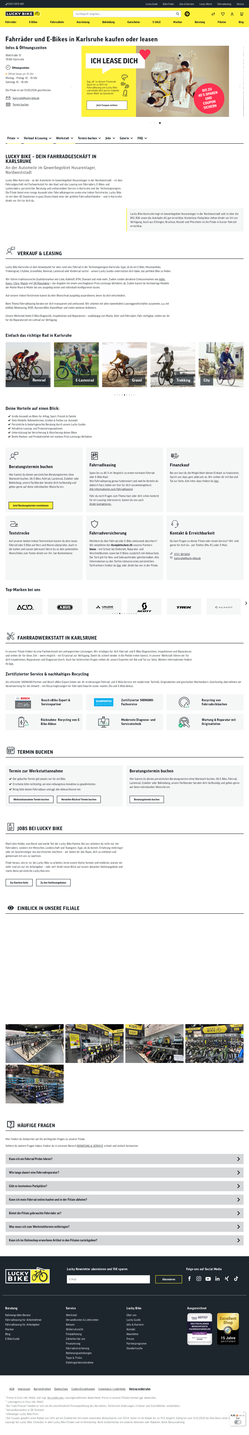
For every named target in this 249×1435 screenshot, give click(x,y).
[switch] (237, 1422)
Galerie (124, 138)
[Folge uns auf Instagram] (198, 1278)
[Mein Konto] (232, 14)
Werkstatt (62, 138)
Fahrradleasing (224, 4)
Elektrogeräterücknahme (79, 1362)
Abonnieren (168, 1279)
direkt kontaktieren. (100, 504)
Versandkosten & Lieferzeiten (82, 1319)
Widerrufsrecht (74, 1329)
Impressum (24, 1388)
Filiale (11, 138)
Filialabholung (74, 1334)
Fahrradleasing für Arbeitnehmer (23, 1319)
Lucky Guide (152, 4)
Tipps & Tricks (74, 1357)
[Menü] (244, 1413)
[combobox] (127, 14)
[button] (151, 123)
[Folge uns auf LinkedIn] (217, 1278)
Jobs (108, 138)
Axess (9, 283)
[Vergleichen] (213, 14)
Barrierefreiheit (42, 1388)
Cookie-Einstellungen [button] (83, 1388)
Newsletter (133, 1334)
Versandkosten (55, 1397)
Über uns (132, 1315)
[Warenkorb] (242, 14)
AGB (11, 1388)
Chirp (16, 283)
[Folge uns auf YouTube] (208, 1278)
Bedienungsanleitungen (79, 1353)
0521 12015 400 (16, 4)
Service (240, 4)
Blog (7, 1334)
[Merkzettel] (223, 14)
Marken (9, 1329)
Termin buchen (87, 138)
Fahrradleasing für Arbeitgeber (22, 1324)
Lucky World (206, 4)
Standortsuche (135, 1348)
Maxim (24, 283)
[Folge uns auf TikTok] (236, 1278)
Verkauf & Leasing (35, 138)
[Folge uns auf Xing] (226, 1278)
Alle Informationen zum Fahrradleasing (111, 489)
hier (216, 481)
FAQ (140, 138)
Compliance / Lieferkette (112, 1388)
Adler (162, 279)
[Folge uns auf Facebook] (189, 1278)
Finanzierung (73, 1343)
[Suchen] (177, 14)
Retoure (70, 1324)
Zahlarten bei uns (75, 1338)
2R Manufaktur (41, 283)
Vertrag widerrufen (140, 1388)
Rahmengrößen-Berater (18, 1315)
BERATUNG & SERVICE (90, 1145)
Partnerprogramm (137, 1343)
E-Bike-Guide (12, 1338)
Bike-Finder (168, 4)
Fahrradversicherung (77, 1348)
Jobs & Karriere (187, 4)
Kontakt (131, 1329)
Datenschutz (61, 1388)
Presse (130, 1338)
